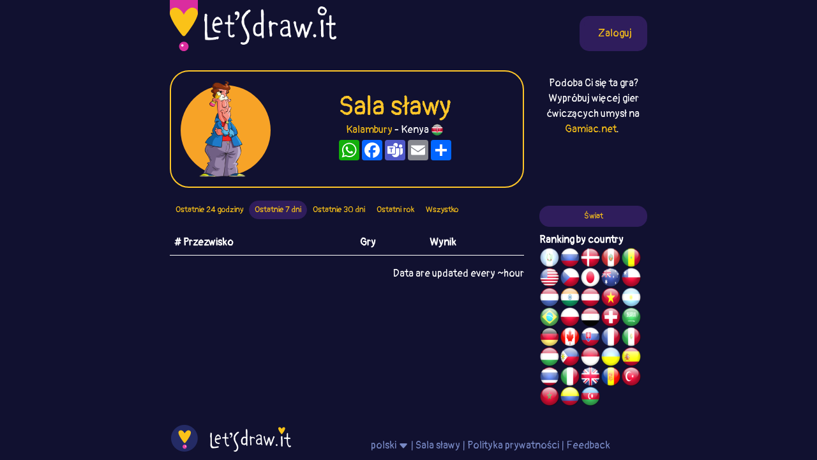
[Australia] (611, 279)
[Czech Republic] (570, 279)
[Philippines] (570, 358)
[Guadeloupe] (611, 378)
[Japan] (590, 279)
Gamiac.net (591, 129)
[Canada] (570, 338)
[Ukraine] (611, 358)
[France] (611, 338)
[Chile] (631, 279)
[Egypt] (590, 318)
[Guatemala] (549, 259)
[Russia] (570, 259)
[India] (570, 299)
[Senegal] (631, 259)
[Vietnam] (611, 299)
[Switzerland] (611, 318)
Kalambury (369, 129)
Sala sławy (438, 445)
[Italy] (570, 378)
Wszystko (442, 209)
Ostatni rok (395, 209)
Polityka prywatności (513, 445)
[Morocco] (549, 398)
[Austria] (590, 299)
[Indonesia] (590, 358)
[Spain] (631, 358)
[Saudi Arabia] (631, 318)
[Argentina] (631, 299)
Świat (593, 216)
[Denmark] (590, 259)
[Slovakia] (590, 338)
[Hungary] (549, 358)
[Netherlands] (549, 299)
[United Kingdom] (590, 378)
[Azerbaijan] (590, 398)
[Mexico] (631, 338)
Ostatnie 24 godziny (209, 209)
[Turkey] (631, 378)
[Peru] (611, 259)
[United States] (549, 279)
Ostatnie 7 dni (278, 209)
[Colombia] (570, 398)
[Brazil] (549, 318)
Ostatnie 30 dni (339, 209)
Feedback (588, 445)
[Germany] (549, 338)
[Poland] (570, 318)
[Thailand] (549, 378)
